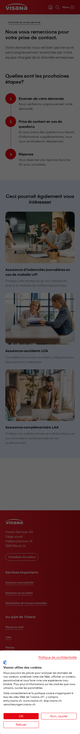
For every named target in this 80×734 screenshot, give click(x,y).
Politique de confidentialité (57, 657)
